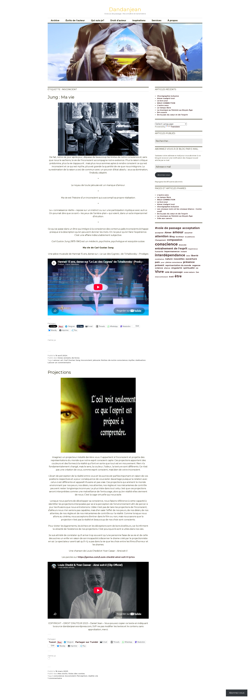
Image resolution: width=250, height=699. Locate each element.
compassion (174, 239)
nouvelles (179, 259)
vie (96, 676)
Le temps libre (164, 108)
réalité (91, 676)
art (61, 360)
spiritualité (189, 268)
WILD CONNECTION (166, 103)
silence (167, 268)
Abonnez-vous (163, 175)
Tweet (52, 642)
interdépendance (170, 255)
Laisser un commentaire (59, 362)
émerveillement (161, 277)
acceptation (191, 228)
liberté (194, 255)
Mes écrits (63, 673)
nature (169, 259)
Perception (82, 676)
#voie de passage (168, 228)
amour (56, 360)
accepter (159, 233)
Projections (59, 372)
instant (184, 252)
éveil (171, 277)
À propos (173, 20)
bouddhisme (190, 237)
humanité (159, 252)
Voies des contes (76, 673)
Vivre (159, 272)
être (178, 276)
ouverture (191, 259)
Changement (160, 240)
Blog (172, 236)
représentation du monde (178, 265)
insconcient (86, 360)
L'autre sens (163, 195)
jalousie (96, 360)
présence (189, 262)
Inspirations (138, 20)
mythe (131, 360)
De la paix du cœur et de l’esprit (172, 115)
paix (157, 262)
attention (161, 236)
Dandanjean (125, 9)
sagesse (196, 265)
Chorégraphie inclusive (168, 96)
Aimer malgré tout (166, 98)
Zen (197, 272)
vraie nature (189, 272)
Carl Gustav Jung (72, 360)
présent (159, 265)
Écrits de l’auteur (75, 20)
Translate (175, 127)
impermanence (172, 251)
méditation (159, 259)
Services (156, 20)
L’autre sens (163, 105)
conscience (58, 676)
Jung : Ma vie (61, 97)
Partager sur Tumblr (86, 642)
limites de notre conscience (114, 360)
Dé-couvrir (162, 112)
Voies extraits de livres (69, 358)
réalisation (140, 360)
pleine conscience (173, 262)
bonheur (180, 237)
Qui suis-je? (97, 20)
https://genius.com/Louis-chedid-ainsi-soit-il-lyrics (106, 557)
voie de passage (174, 272)
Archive (55, 20)
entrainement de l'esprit (171, 248)
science (159, 268)
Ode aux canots (164, 218)
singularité (176, 268)
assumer (189, 233)
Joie (188, 256)
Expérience (193, 249)
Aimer (168, 232)
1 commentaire (55, 678)
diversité (182, 245)
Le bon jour (162, 101)
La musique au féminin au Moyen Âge (175, 110)
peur (162, 262)
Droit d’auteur (118, 20)
